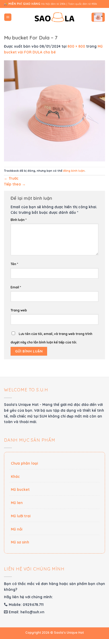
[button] (7, 17)
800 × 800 (76, 46)
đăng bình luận (74, 171)
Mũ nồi (16, 529)
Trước (11, 178)
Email (16, 287)
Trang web (19, 310)
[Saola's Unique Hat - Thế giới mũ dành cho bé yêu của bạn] (54, 17)
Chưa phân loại (24, 463)
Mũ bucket (20, 489)
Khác (15, 476)
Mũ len (17, 502)
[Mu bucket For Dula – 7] (54, 110)
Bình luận (18, 220)
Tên (14, 264)
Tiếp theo (15, 184)
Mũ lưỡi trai (20, 516)
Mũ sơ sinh (20, 542)
